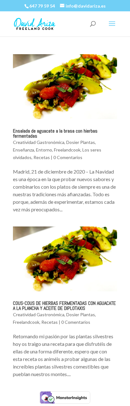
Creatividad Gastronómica (38, 142)
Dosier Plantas (80, 142)
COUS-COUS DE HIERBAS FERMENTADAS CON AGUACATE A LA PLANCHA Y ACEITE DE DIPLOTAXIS (64, 306)
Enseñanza (23, 149)
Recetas (41, 157)
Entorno (44, 149)
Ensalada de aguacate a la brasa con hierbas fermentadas (55, 133)
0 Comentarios (67, 157)
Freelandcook (67, 149)
